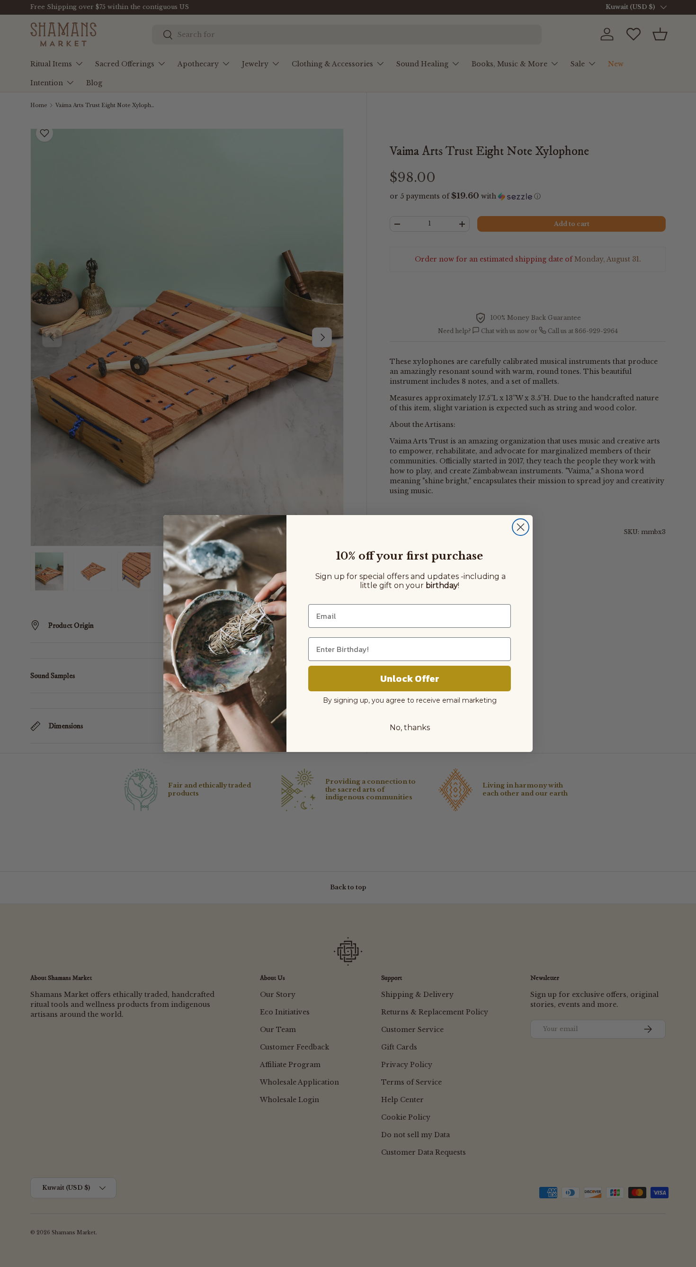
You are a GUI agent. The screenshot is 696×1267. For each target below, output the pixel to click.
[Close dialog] (520, 527)
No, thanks (410, 727)
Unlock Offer (409, 678)
